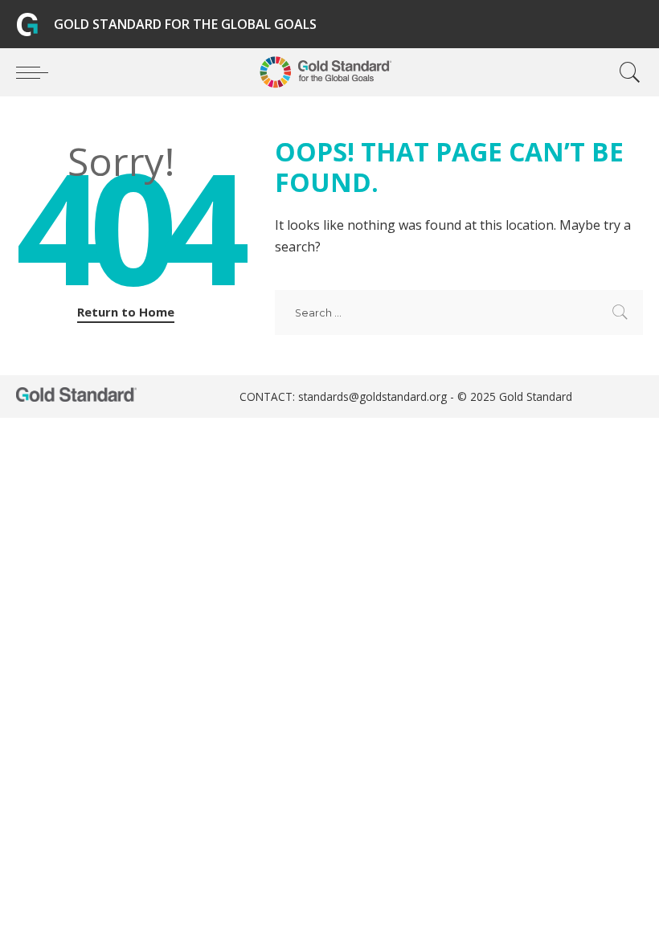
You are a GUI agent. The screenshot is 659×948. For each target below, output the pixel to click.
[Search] (626, 72)
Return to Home (125, 312)
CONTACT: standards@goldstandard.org (344, 396)
